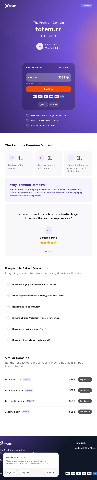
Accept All (24, 472)
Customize (49, 472)
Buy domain (85, 379)
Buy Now (48, 89)
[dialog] (31, 465)
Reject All (11, 472)
